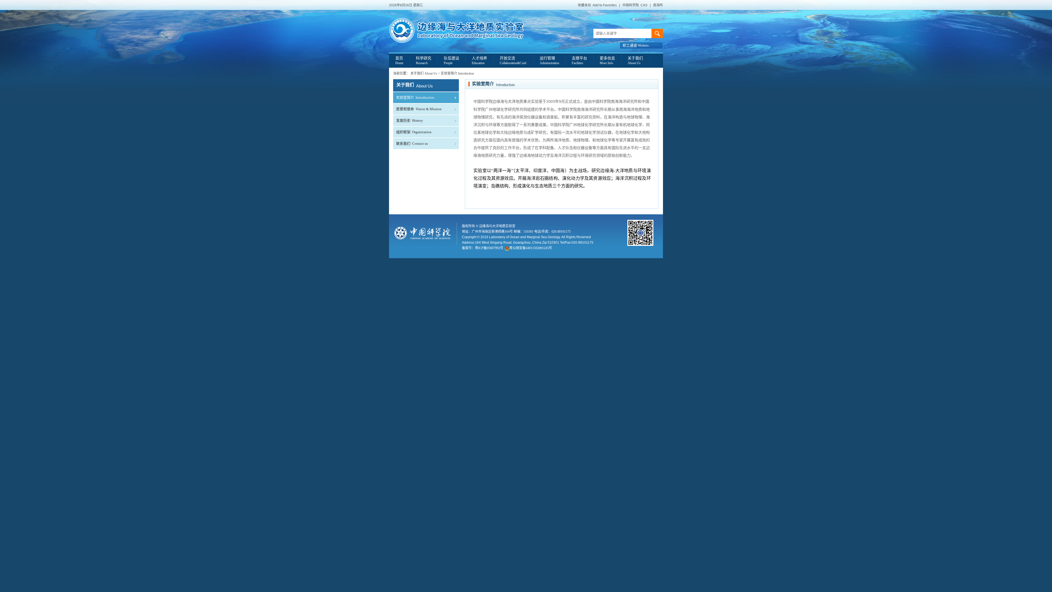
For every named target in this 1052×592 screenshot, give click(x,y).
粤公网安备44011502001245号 (530, 248)
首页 (399, 60)
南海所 (658, 5)
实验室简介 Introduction (457, 73)
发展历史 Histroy (409, 120)
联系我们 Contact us (412, 143)
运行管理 (549, 60)
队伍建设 (451, 60)
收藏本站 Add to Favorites (597, 5)
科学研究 (423, 60)
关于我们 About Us (423, 73)
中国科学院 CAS (634, 5)
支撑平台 (579, 60)
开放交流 (513, 60)
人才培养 (479, 60)
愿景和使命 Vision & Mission (419, 109)
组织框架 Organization (413, 132)
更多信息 (607, 60)
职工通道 (636, 45)
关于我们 (635, 60)
